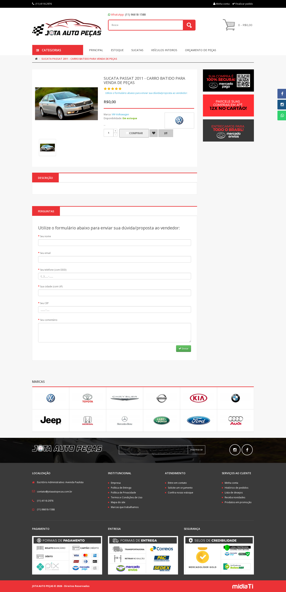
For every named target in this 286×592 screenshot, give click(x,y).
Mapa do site (118, 502)
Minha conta (231, 482)
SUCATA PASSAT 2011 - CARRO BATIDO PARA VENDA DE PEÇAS (79, 58)
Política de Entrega (121, 487)
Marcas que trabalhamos (125, 507)
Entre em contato (177, 482)
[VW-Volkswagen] (179, 121)
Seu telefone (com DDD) (53, 269)
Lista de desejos (234, 492)
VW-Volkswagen (120, 114)
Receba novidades (235, 497)
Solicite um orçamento (180, 487)
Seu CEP (44, 303)
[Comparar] (165, 133)
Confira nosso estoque (180, 492)
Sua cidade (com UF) (51, 286)
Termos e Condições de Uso (126, 497)
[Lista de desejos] (154, 133)
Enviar (185, 348)
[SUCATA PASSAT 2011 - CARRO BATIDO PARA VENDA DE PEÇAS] (47, 147)
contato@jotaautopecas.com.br (54, 491)
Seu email (45, 253)
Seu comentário (48, 320)
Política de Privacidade (123, 492)
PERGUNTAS (46, 211)
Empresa (116, 482)
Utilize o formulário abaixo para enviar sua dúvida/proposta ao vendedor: (146, 93)
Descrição (45, 178)
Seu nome (45, 236)
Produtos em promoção (238, 502)
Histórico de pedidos (236, 487)
